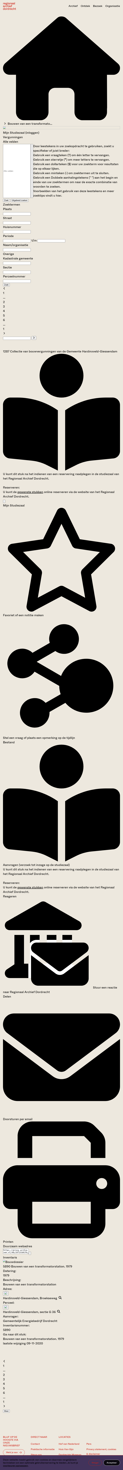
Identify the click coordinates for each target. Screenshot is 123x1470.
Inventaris (10, 1257)
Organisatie (112, 6)
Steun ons (36, 1454)
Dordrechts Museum (70, 1454)
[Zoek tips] (32, 171)
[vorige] (4, 288)
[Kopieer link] (30, 1253)
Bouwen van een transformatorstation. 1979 (33, 1339)
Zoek (6, 200)
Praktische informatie (43, 1449)
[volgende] (4, 333)
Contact (35, 1444)
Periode (8, 236)
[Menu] (4, 501)
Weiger (95, 1462)
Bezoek (97, 6)
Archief (73, 6)
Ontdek (85, 6)
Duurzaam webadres (17, 1246)
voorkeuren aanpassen (15, 1465)
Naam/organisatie (15, 245)
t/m (34, 240)
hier (58, 195)
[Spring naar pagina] (34, 338)
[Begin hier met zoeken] (61, 119)
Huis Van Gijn (66, 1449)
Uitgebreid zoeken (19, 200)
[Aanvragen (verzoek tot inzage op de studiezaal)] (61, 469)
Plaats (7, 209)
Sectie (7, 267)
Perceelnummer (14, 276)
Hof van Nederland (69, 1444)
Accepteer (112, 1462)
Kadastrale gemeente (18, 258)
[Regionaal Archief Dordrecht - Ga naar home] (20, 6)
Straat (7, 218)
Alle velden (10, 142)
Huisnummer (12, 227)
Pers (88, 1444)
